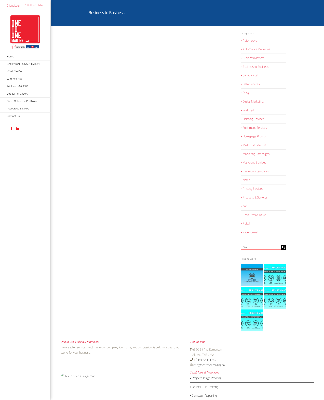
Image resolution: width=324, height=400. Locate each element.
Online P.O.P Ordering (205, 387)
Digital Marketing (253, 101)
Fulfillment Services (255, 127)
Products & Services (255, 197)
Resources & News (254, 215)
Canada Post (250, 75)
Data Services (251, 84)
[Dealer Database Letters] (274, 275)
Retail (246, 223)
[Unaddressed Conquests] (274, 297)
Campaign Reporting (204, 395)
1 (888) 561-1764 (34, 5)
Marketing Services (254, 162)
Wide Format (250, 232)
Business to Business (255, 66)
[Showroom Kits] (252, 275)
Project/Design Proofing (206, 378)
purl (245, 206)
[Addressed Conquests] (252, 320)
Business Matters (253, 58)
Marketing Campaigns (256, 154)
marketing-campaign (255, 171)
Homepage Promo (254, 136)
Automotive (250, 40)
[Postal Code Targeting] (252, 297)
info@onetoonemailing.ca (209, 365)
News (246, 180)
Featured (248, 110)
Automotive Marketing (256, 49)
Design (247, 92)
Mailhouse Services (254, 145)
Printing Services (253, 188)
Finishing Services (253, 119)
